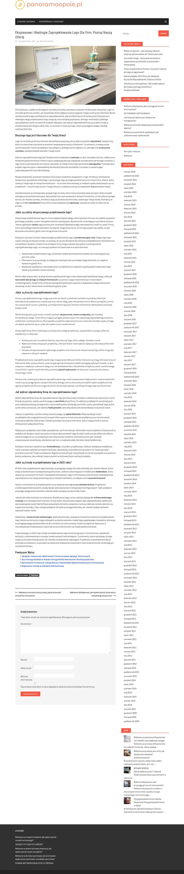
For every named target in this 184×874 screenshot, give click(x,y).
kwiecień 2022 (130, 208)
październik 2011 (131, 622)
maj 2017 (128, 348)
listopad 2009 (130, 717)
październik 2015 (131, 426)
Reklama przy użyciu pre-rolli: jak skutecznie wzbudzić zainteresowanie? (149, 754)
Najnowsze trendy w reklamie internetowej (43, 566)
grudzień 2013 (130, 516)
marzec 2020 (129, 311)
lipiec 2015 (128, 438)
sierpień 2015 (130, 434)
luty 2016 (128, 409)
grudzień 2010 (130, 663)
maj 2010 (128, 692)
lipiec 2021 (128, 245)
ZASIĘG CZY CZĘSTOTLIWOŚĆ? (29, 844)
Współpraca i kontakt (51, 21)
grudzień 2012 (130, 565)
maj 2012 (128, 594)
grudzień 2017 (130, 323)
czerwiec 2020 (130, 298)
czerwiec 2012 (130, 590)
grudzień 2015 (130, 417)
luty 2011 (128, 655)
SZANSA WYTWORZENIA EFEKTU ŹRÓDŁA (34, 863)
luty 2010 (128, 704)
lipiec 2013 (128, 536)
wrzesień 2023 (130, 179)
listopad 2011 (130, 618)
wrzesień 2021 (130, 237)
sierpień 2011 (130, 631)
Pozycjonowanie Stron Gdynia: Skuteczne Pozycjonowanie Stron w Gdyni (149, 802)
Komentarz (27, 623)
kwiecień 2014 (130, 499)
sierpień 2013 (130, 532)
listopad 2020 (130, 278)
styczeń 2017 (130, 364)
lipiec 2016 (128, 389)
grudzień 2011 (130, 614)
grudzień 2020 (130, 274)
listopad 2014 (130, 471)
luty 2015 (128, 458)
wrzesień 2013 (130, 528)
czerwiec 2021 (130, 249)
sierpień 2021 (130, 241)
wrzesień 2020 (130, 286)
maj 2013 (128, 544)
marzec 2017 (129, 356)
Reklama (34, 575)
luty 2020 (128, 315)
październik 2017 (131, 327)
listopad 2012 (130, 569)
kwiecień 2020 (130, 307)
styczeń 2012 (130, 610)
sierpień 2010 (130, 680)
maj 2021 (128, 253)
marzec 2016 (129, 405)
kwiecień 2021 (130, 257)
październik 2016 (131, 376)
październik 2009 (131, 721)
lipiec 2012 (128, 586)
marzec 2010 (129, 700)
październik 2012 (131, 573)
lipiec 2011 (128, 635)
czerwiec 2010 (130, 688)
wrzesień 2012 (130, 577)
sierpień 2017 (130, 335)
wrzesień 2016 (130, 380)
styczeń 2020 (130, 319)
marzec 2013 (129, 553)
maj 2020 (128, 303)
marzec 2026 (129, 171)
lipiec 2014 (128, 487)
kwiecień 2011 (130, 647)
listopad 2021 (130, 229)
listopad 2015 (130, 421)
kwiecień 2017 (130, 352)
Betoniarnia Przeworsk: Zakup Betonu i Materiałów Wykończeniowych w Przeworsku (63, 562)
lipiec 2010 (128, 684)
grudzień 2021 (130, 225)
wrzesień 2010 (130, 676)
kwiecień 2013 (130, 549)
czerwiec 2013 (130, 540)
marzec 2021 (129, 261)
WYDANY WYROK (141, 768)
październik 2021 (131, 233)
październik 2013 (131, 524)
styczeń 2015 (130, 462)
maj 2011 (128, 643)
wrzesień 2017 (130, 331)
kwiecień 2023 (130, 200)
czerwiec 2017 (130, 344)
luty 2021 (128, 266)
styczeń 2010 (130, 709)
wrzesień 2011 (130, 627)
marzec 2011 (129, 651)
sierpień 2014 (130, 483)
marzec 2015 (129, 454)
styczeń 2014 (130, 512)
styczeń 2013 (130, 561)
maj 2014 (128, 495)
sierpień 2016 (130, 385)
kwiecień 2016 (130, 401)
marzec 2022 (129, 212)
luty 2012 (128, 606)
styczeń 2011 (130, 659)
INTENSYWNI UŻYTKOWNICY (137, 113)
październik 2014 (131, 475)
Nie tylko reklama (132, 151)
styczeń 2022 (130, 220)
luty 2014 (128, 508)
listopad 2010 (130, 668)
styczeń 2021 (130, 270)
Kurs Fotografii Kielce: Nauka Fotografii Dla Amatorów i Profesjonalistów (58, 559)
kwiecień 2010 (130, 696)
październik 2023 (131, 175)
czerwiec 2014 (130, 491)
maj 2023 (128, 196)
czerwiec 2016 (130, 393)
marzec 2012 (129, 602)
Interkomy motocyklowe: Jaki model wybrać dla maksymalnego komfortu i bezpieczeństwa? (144, 86)
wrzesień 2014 (130, 479)
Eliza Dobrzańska (47, 41)
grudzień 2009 (130, 713)
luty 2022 (128, 216)
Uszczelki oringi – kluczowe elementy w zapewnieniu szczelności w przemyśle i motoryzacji (142, 61)
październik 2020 (131, 282)
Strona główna (26, 21)
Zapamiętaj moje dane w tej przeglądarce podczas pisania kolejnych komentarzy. (58, 686)
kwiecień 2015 (130, 450)
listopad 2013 (130, 520)
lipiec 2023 (128, 188)
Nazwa (24, 659)
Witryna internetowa (26, 678)
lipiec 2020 (128, 294)
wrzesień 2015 (130, 430)
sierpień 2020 (130, 290)
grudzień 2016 (130, 368)
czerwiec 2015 (130, 442)
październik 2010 (131, 672)
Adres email (27, 668)
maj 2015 (128, 446)
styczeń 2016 (130, 413)
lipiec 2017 (128, 339)
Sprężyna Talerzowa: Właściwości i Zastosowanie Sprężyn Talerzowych (56, 556)
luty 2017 (128, 360)
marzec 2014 (129, 503)
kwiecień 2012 (130, 598)
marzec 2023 (129, 204)
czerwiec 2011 (130, 639)
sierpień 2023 (130, 184)
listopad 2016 (130, 372)
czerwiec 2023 (130, 192)
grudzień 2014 (130, 467)
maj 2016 (128, 397)
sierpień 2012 (130, 581)
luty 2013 (128, 557)
